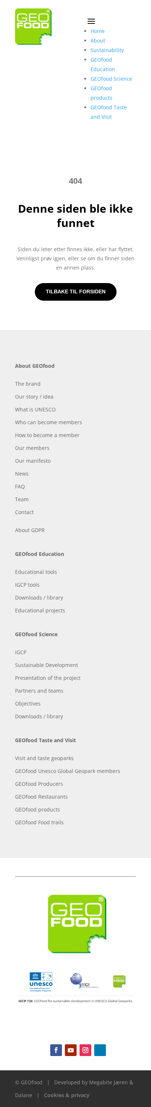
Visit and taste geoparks (44, 758)
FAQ (20, 486)
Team (22, 499)
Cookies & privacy (66, 1095)
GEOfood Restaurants (41, 796)
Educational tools (36, 571)
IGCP (20, 652)
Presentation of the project (48, 677)
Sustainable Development (46, 664)
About (98, 40)
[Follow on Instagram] (85, 1050)
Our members (32, 447)
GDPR (38, 530)
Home (98, 31)
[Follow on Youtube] (71, 1050)
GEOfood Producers (39, 783)
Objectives (28, 703)
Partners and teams (39, 690)
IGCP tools (27, 584)
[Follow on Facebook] (56, 1050)
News (22, 473)
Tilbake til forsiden (76, 291)
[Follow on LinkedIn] (100, 1050)
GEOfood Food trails (39, 822)
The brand (28, 383)
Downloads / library (39, 597)
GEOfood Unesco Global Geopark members (67, 770)
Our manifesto (33, 460)
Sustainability (107, 50)
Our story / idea (34, 396)
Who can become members (48, 422)
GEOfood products (37, 809)
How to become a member (47, 435)
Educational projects (40, 610)
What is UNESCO (35, 409)
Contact (24, 512)
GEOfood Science (111, 78)
